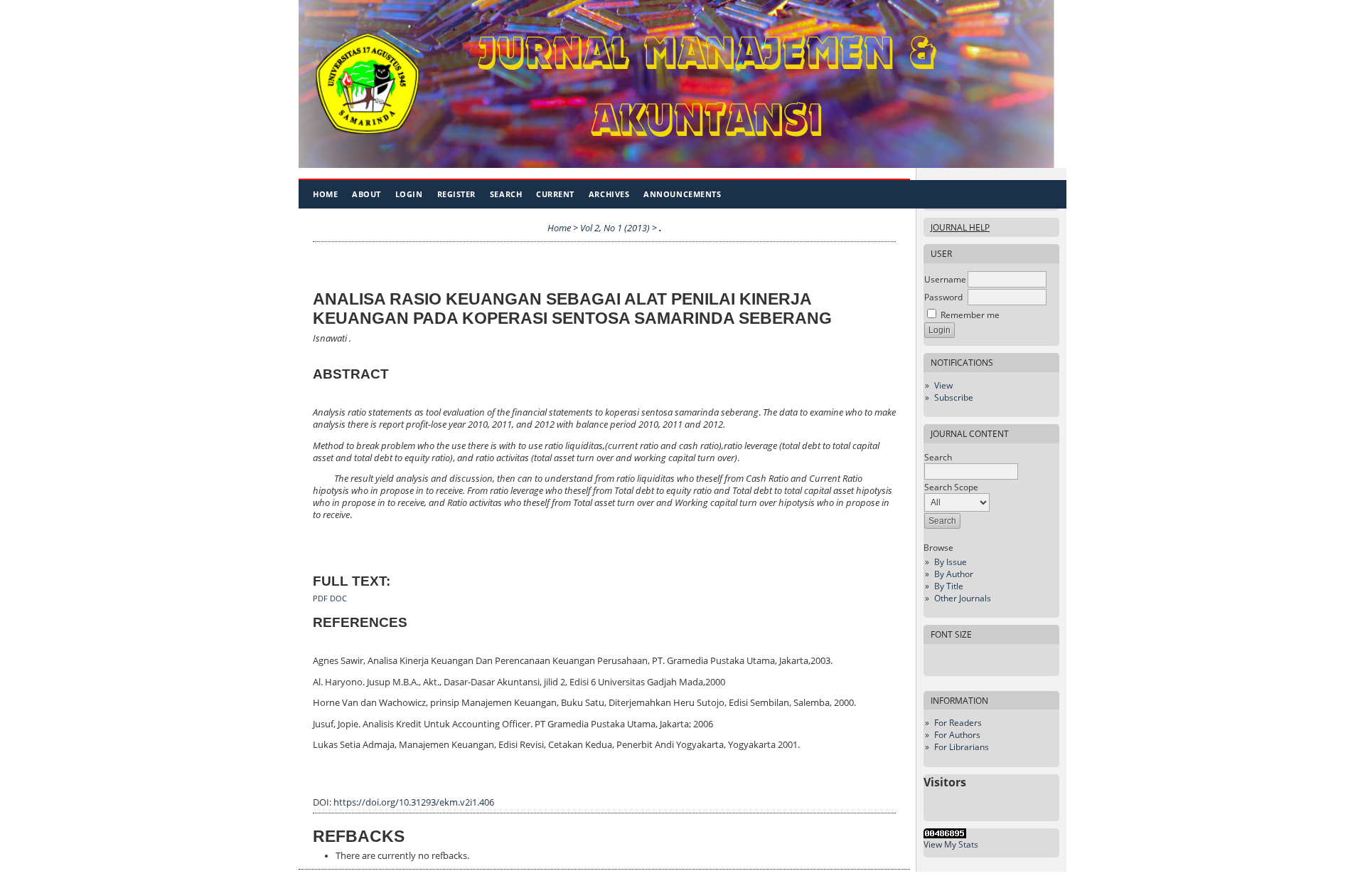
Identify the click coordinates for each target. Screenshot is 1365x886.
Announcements (682, 194)
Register (456, 194)
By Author (953, 574)
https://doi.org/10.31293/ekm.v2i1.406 (413, 802)
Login (409, 194)
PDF (320, 598)
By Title (948, 586)
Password (943, 297)
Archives (609, 194)
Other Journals (962, 598)
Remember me (970, 315)
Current (555, 194)
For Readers (958, 723)
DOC (338, 598)
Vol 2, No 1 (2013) (615, 228)
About (366, 194)
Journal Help (960, 227)
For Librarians (961, 747)
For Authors (957, 735)
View (943, 385)
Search (506, 194)
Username (945, 279)
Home (325, 194)
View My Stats (951, 844)
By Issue (950, 562)
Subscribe (953, 397)
